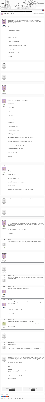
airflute (4, 319)
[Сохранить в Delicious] (5, 396)
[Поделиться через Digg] (4, 396)
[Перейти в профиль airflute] (4, 323)
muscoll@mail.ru (11, 233)
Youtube (43, 10)
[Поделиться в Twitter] (1, 396)
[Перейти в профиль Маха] (4, 77)
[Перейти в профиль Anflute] (4, 359)
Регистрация (42, 3)
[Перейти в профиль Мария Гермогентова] (4, 66)
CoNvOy (4, 275)
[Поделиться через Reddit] (6, 396)
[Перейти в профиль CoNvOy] (4, 280)
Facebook (42, 10)
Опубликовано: (10, 196)
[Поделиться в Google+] (3, 396)
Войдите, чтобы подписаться (36, 13)
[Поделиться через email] (8, 396)
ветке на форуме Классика (13, 288)
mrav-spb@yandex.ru (10, 56)
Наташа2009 (4, 196)
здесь (15, 134)
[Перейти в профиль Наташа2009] (4, 201)
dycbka (4, 239)
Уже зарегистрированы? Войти (37, 3)
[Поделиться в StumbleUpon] (7, 396)
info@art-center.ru (14, 378)
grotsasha (7, 14)
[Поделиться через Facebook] (2, 396)
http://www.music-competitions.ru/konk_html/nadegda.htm (14, 334)
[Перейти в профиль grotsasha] (2, 14)
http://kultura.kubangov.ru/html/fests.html (26, 226)
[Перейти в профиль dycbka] (4, 244)
